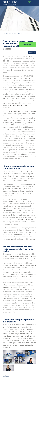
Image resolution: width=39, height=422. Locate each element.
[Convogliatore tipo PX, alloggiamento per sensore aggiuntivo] (30, 353)
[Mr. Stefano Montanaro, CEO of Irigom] (30, 360)
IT (29, 3)
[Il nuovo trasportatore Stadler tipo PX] (8, 353)
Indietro (6, 376)
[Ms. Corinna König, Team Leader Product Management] (8, 368)
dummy (27, 44)
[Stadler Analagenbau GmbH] (10, 3)
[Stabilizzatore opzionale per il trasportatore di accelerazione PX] (19, 353)
